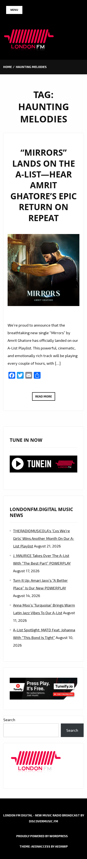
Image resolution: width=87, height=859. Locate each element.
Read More (45, 397)
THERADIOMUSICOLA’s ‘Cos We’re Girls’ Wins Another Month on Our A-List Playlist (43, 538)
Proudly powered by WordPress (42, 836)
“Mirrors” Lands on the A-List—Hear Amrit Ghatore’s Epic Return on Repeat (43, 185)
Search (9, 719)
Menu (14, 10)
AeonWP (61, 846)
